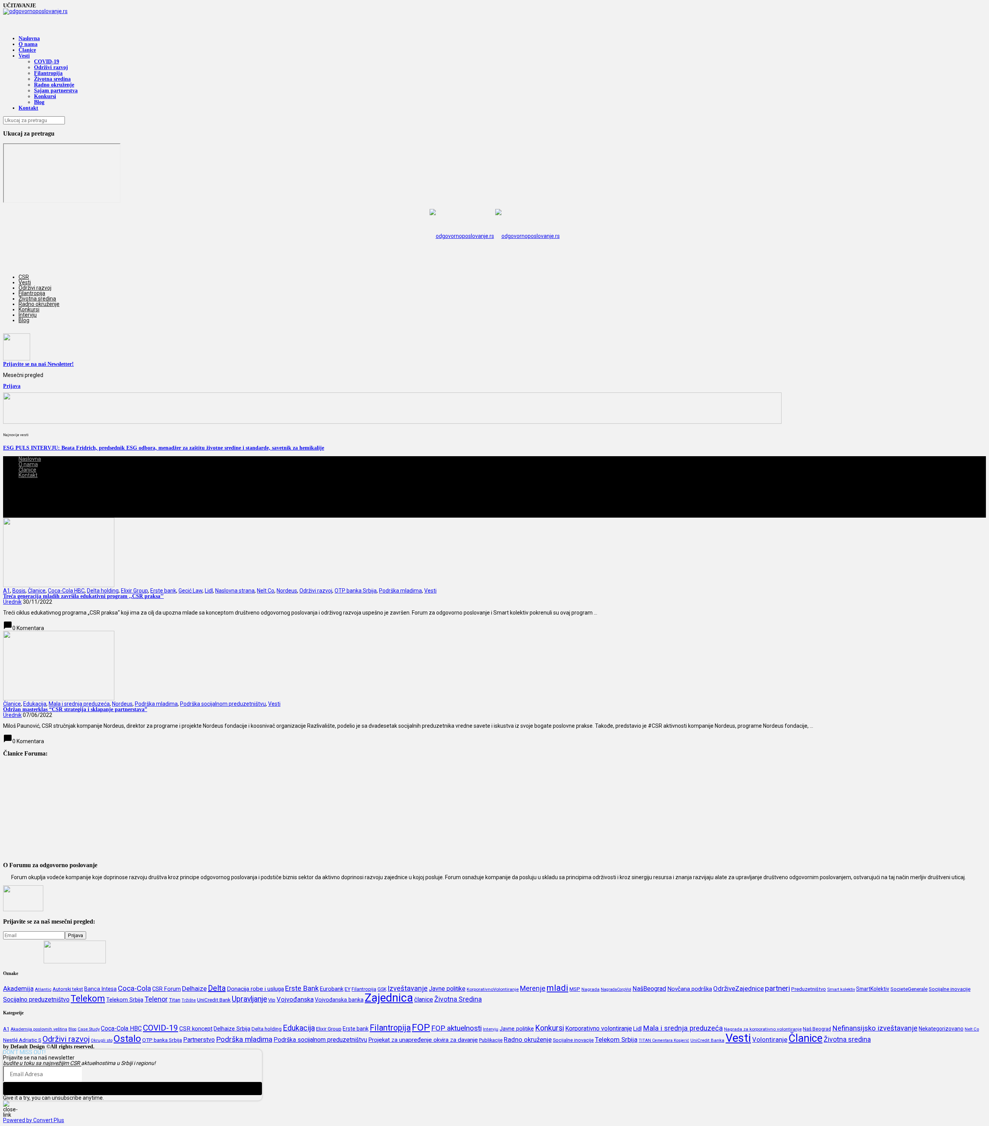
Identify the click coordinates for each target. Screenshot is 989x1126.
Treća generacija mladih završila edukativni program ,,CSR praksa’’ (83, 596)
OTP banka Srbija (356, 591)
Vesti (24, 56)
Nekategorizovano (941, 1029)
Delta (217, 988)
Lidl (209, 591)
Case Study (89, 1029)
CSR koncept (195, 1028)
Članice (27, 50)
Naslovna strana (235, 591)
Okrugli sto (101, 1040)
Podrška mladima (400, 591)
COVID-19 (46, 62)
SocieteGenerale (909, 989)
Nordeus (287, 591)
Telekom (88, 998)
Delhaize (194, 988)
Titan (174, 1000)
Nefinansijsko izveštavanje (875, 1028)
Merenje (532, 988)
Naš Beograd (817, 1029)
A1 (6, 591)
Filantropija (48, 73)
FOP (421, 1027)
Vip (271, 1000)
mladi (557, 988)
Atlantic (43, 989)
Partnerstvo (199, 1039)
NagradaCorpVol (616, 989)
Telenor (156, 999)
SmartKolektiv (872, 989)
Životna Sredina (458, 999)
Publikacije (491, 1040)
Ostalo (127, 1038)
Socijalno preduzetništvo (36, 999)
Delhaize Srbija (232, 1028)
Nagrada (590, 989)
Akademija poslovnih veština (38, 1029)
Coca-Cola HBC (66, 591)
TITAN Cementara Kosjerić (664, 1040)
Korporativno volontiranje (598, 1028)
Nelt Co (265, 591)
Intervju (28, 315)
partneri (777, 988)
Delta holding (103, 591)
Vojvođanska (295, 999)
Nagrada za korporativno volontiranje (763, 1029)
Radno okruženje (54, 85)
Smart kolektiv (841, 989)
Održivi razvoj (51, 67)
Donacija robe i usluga (255, 988)
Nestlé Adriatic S (22, 1040)
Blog (39, 102)
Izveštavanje (407, 988)
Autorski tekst (68, 989)
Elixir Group (134, 591)
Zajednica (389, 997)
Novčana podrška (689, 988)
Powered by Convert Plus (33, 1120)
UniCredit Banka (707, 1040)
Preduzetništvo (808, 989)
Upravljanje (249, 999)
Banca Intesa (100, 989)
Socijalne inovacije (949, 989)
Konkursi (45, 96)
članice (423, 999)
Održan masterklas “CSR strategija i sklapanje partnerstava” (75, 709)
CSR (24, 277)
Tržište (189, 1000)
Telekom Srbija (124, 1000)
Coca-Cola (134, 988)
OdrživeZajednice (738, 988)
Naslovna (29, 38)
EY (347, 989)
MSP (574, 989)
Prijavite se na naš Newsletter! (38, 364)
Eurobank (331, 988)
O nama (28, 44)
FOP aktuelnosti (456, 1028)
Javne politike (447, 988)
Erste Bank (302, 988)
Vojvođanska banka (339, 1000)
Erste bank (163, 591)
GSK (381, 989)
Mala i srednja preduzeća (79, 704)
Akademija (18, 988)
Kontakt (28, 108)
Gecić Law (190, 591)
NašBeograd (649, 988)
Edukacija (34, 704)
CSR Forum (166, 988)
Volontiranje (769, 1039)
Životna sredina (52, 79)
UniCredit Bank (214, 1000)
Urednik (12, 602)
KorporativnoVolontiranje (493, 989)
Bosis (18, 591)
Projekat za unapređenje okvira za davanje (423, 1039)
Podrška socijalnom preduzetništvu (223, 704)
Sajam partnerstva (56, 90)
